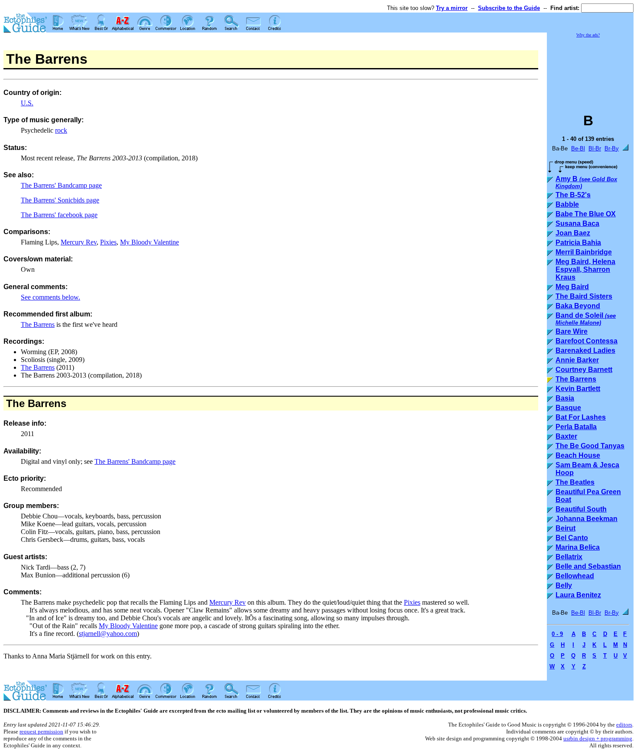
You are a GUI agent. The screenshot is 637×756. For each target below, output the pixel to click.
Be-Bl (578, 148)
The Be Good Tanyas (590, 446)
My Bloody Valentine (149, 242)
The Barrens (38, 324)
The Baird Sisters (584, 296)
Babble (567, 204)
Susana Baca (577, 223)
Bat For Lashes (581, 417)
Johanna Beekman (587, 518)
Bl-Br (594, 148)
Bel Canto (572, 537)
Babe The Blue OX (586, 214)
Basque (568, 407)
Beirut (565, 528)
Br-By (611, 148)
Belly (564, 585)
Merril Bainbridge (584, 252)
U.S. (27, 103)
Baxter (566, 436)
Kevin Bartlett (578, 388)
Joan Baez (573, 233)
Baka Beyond (578, 306)
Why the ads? (588, 35)
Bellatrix (569, 556)
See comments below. (50, 297)
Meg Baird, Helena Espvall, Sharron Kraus (585, 269)
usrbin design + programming (597, 738)
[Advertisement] (590, 71)
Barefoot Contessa (587, 341)
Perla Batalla (576, 426)
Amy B (586, 182)
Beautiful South (581, 509)
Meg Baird (572, 286)
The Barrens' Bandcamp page (61, 185)
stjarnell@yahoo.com (108, 633)
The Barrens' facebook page (59, 214)
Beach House (578, 455)
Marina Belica (578, 547)
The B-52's (573, 195)
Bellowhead (575, 576)
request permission (41, 731)
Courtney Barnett (584, 369)
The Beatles (575, 482)
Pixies (108, 242)
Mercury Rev (79, 242)
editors (624, 724)
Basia (565, 398)
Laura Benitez (578, 595)
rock (61, 130)
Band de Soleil (586, 319)
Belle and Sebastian (588, 566)
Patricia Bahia (578, 242)
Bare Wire (572, 331)
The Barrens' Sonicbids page (60, 200)
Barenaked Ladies (585, 350)
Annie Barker (577, 360)
